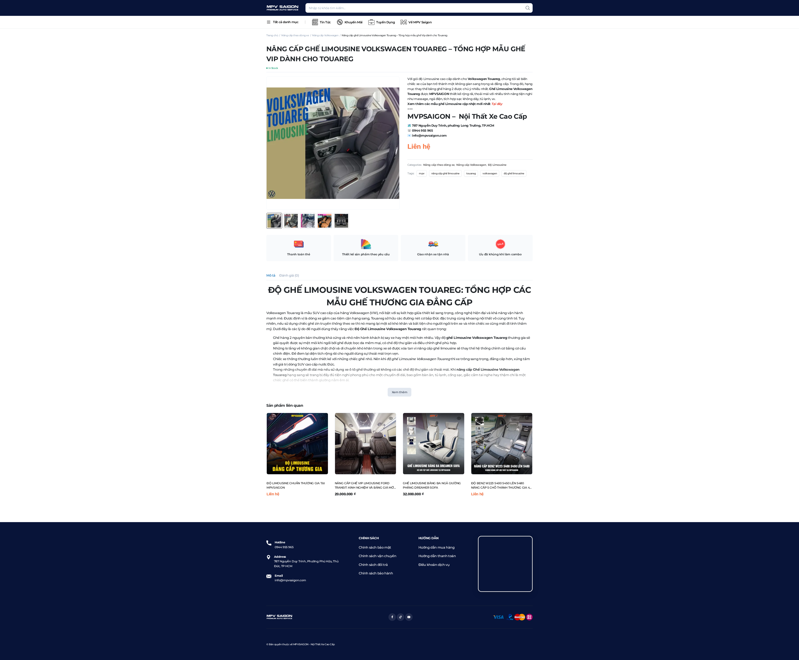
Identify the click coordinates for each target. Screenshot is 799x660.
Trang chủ (272, 35)
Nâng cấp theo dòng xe (295, 35)
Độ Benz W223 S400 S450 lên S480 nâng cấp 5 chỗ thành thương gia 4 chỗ (500, 485)
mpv (421, 173)
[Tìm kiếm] (527, 7)
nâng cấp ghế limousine (445, 173)
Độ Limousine (497, 164)
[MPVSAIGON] (282, 8)
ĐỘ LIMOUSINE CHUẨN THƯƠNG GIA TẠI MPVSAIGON (296, 485)
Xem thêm (399, 392)
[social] (392, 617)
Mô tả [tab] (270, 275)
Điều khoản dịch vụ (434, 565)
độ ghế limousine (514, 173)
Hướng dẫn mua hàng (436, 547)
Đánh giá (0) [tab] (289, 275)
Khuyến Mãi (353, 22)
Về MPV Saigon (420, 22)
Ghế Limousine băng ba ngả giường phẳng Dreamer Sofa (432, 485)
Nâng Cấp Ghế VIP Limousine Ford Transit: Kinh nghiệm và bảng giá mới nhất (365, 485)
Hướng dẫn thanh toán (437, 556)
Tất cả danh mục (285, 22)
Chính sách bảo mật (375, 547)
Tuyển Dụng (385, 22)
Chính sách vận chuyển (377, 556)
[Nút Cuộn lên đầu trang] (789, 650)
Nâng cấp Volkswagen (325, 35)
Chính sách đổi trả (373, 565)
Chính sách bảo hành (376, 573)
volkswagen (490, 173)
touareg (471, 173)
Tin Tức (325, 22)
